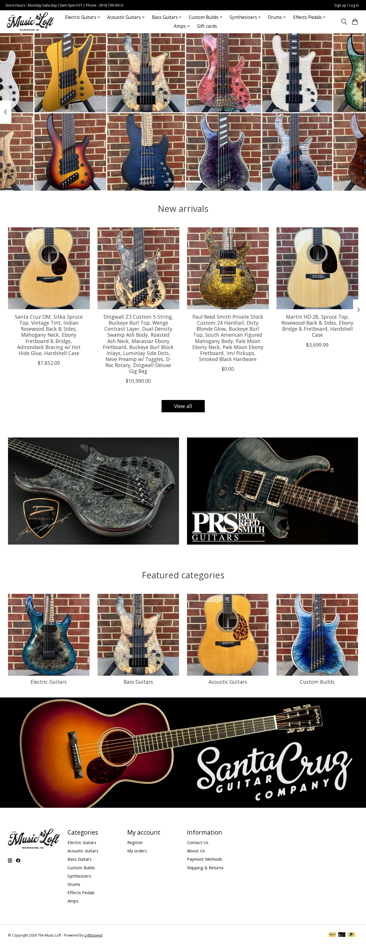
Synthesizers (79, 876)
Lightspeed (93, 935)
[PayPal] (332, 935)
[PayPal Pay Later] (351, 935)
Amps (72, 901)
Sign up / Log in (346, 5)
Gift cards (207, 26)
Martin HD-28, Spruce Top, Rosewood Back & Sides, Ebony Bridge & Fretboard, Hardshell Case (317, 325)
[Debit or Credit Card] (342, 935)
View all (183, 406)
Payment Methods (204, 859)
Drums (73, 884)
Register (135, 842)
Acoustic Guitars (227, 681)
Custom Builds (317, 681)
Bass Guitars (138, 681)
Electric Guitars (49, 681)
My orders (137, 851)
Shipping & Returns (205, 867)
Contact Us (197, 842)
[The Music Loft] (30, 21)
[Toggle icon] (344, 22)
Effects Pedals (81, 892)
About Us (196, 851)
